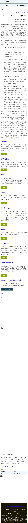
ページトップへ (7, 289)
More (4, 154)
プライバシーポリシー (7, 466)
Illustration (21, 5)
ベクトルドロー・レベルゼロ (20, 12)
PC (21, 1)
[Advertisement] (14, 313)
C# (7, 5)
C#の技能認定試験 (7, 263)
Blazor (3, 192)
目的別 (3, 229)
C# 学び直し (5, 159)
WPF (2, 175)
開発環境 (4, 141)
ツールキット (5, 243)
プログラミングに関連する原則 (11, 280)
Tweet (2, 293)
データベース (5, 208)
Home (7, 1)
